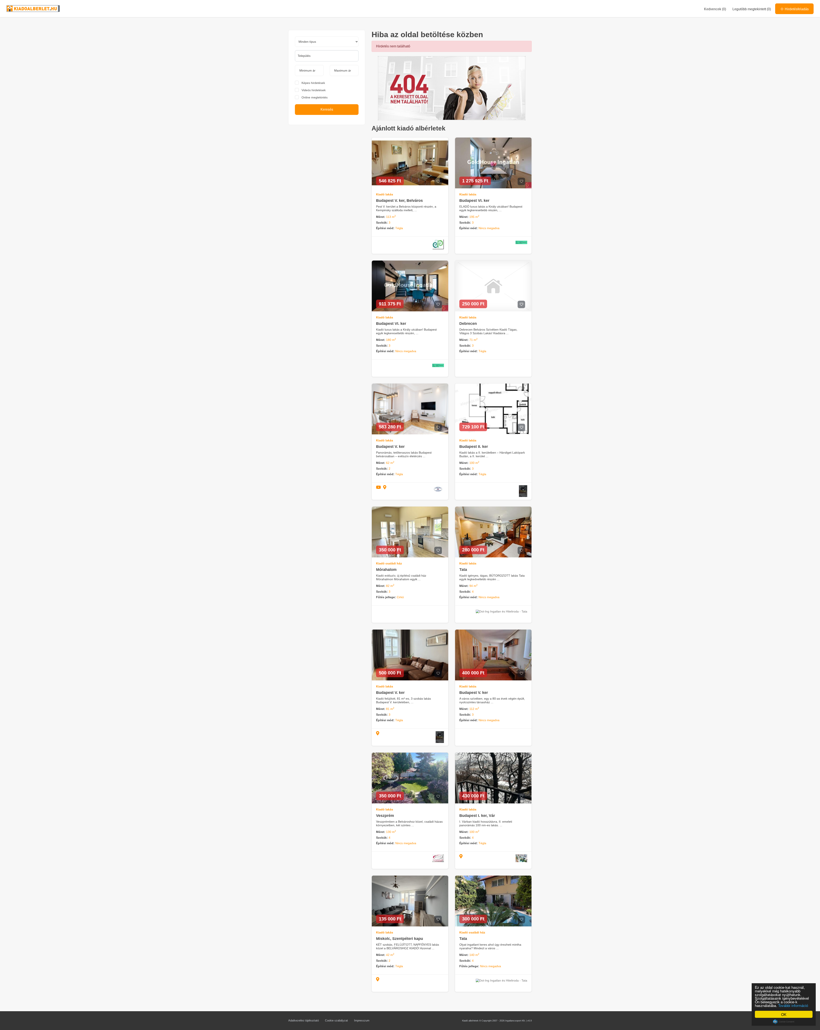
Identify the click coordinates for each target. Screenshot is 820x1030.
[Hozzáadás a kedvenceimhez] (438, 181)
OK (783, 1014)
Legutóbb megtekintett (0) (751, 9)
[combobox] (327, 56)
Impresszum (361, 1020)
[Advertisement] (326, 161)
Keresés (327, 109)
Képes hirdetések (313, 83)
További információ (793, 1005)
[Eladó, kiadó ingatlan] (451, 88)
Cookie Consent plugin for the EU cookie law (783, 1021)
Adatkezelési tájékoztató (303, 1020)
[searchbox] (326, 56)
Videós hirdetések (314, 90)
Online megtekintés (315, 97)
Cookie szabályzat (336, 1020)
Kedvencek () (715, 9)
